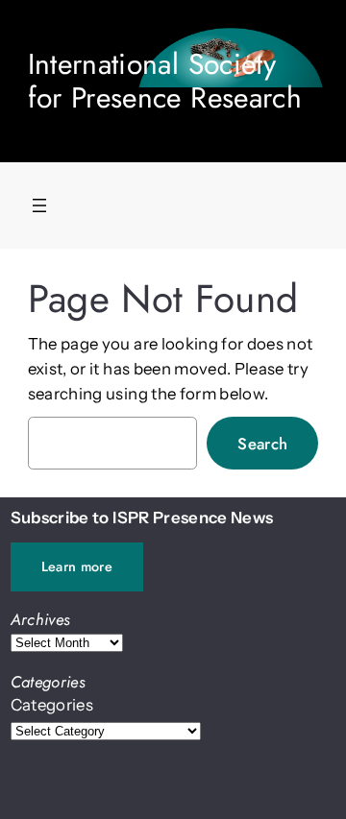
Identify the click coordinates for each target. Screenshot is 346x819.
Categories (52, 704)
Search (262, 443)
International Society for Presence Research (165, 80)
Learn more (76, 566)
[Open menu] (39, 205)
